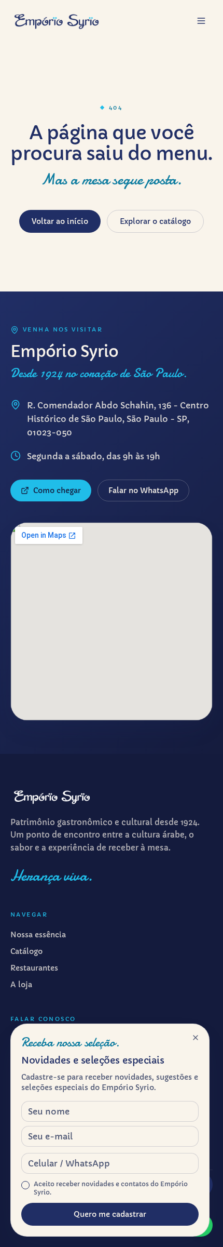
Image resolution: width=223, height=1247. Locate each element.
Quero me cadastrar (110, 1214)
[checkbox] (25, 1185)
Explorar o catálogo (155, 221)
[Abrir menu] (201, 20)
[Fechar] (195, 1037)
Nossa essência (38, 934)
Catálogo (26, 951)
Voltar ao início (60, 221)
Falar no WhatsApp (143, 490)
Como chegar (57, 490)
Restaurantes (34, 968)
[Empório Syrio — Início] (56, 20)
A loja (21, 984)
